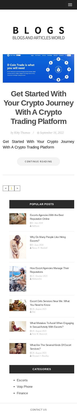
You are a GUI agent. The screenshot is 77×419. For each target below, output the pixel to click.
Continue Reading (38, 161)
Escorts (22, 380)
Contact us (38, 410)
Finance (22, 393)
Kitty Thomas (22, 132)
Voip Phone (25, 386)
